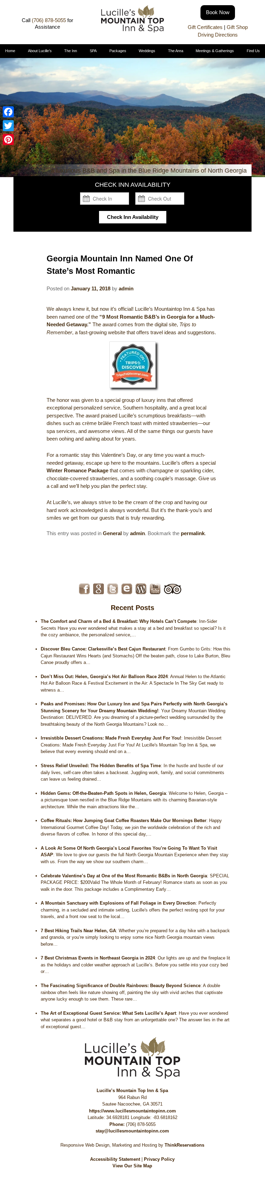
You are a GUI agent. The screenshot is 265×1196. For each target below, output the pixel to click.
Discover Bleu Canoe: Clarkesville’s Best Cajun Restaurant (103, 649)
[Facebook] (8, 112)
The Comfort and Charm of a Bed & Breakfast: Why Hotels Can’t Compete (118, 621)
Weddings (147, 51)
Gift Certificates (205, 27)
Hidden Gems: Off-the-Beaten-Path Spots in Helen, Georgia (103, 793)
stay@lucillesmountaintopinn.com (132, 1131)
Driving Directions (218, 35)
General (112, 533)
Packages (117, 51)
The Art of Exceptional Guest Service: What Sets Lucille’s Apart (108, 1013)
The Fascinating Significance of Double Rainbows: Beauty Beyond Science (120, 985)
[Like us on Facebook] (84, 588)
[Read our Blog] (141, 588)
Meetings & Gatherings (215, 51)
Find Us (253, 51)
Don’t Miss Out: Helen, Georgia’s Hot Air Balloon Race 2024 (104, 676)
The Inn (70, 51)
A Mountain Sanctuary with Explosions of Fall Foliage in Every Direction (118, 903)
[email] (126, 588)
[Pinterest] (8, 139)
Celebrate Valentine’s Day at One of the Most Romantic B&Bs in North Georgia (124, 875)
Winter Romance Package (77, 470)
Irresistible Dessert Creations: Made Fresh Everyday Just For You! (111, 738)
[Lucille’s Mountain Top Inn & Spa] (132, 30)
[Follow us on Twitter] (112, 588)
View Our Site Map (132, 1165)
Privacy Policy (159, 1159)
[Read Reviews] (172, 588)
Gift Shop (237, 27)
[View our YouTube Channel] (155, 588)
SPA (93, 51)
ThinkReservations (184, 1145)
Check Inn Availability (132, 217)
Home (10, 51)
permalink (193, 533)
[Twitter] (8, 126)
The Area (175, 51)
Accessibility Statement (115, 1159)
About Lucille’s (40, 51)
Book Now (217, 12)
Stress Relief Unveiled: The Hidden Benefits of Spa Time (101, 765)
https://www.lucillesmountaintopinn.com (132, 1110)
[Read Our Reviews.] (98, 588)
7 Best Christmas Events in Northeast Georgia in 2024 (98, 958)
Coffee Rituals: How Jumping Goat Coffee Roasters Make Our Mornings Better (123, 820)
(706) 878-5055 (49, 20)
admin (126, 288)
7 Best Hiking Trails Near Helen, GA (78, 930)
